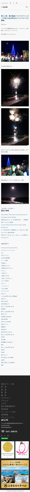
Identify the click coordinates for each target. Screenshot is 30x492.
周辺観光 (3, 309)
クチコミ (3, 270)
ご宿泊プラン (4, 273)
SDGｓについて (5, 255)
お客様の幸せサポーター (7, 268)
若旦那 (2, 352)
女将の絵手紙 (4, 319)
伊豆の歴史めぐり (5, 304)
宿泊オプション (5, 324)
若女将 (2, 349)
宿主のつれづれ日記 (6, 321)
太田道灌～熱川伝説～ (6, 316)
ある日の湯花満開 (5, 258)
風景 (2, 365)
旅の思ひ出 (4, 329)
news (2, 253)
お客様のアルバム (5, 265)
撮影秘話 (3, 326)
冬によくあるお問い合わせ (7, 306)
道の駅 (2, 360)
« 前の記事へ (4, 208)
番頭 (2, 344)
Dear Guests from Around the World (9, 247)
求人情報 (3, 339)
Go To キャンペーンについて (8, 250)
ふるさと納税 (4, 288)
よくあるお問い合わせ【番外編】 (9, 296)
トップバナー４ (5, 286)
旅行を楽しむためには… (7, 332)
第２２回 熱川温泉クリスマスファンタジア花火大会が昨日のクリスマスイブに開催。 (15, 18)
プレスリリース (5, 291)
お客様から (4, 263)
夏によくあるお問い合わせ (7, 311)
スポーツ (3, 283)
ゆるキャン (4, 293)
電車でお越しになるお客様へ (8, 362)
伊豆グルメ (4, 298)
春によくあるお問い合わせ (7, 334)
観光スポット (4, 355)
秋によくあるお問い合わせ (7, 347)
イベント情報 (4, 260)
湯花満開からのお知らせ (7, 342)
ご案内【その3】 (5, 275)
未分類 (2, 337)
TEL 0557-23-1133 (5, 425)
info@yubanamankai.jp (6, 427)
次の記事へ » (11, 208)
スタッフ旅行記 (5, 280)
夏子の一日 (4, 314)
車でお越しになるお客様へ (7, 357)
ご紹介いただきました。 (7, 278)
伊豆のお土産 (4, 301)
